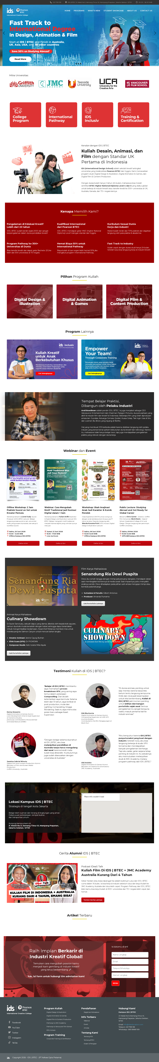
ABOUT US (132, 11)
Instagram (16, 1038)
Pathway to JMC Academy (56, 1023)
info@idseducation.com (133, 1024)
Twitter (15, 1033)
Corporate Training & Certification (59, 1039)
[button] (79, 33)
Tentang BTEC (89, 1040)
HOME (67, 11)
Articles (86, 1028)
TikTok (15, 1043)
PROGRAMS (79, 11)
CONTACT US (146, 11)
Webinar (87, 1021)
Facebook (16, 1022)
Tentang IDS (88, 1036)
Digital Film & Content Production (59, 1019)
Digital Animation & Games (56, 1016)
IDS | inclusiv (51, 1030)
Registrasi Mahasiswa (91, 1012)
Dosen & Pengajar (90, 1044)
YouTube (16, 1027)
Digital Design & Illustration (56, 1012)
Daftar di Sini (23, 543)
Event (86, 1024)
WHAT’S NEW (94, 11)
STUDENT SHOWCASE (114, 11)
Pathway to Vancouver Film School (59, 1026)
